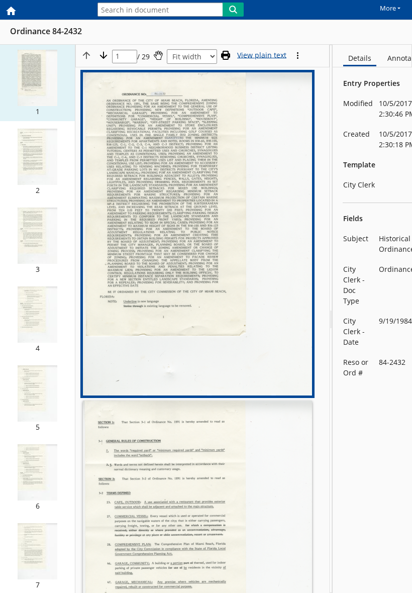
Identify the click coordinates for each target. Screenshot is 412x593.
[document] (372, 319)
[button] (37, 83)
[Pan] (158, 55)
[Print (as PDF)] (225, 55)
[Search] (233, 10)
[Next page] (103, 55)
